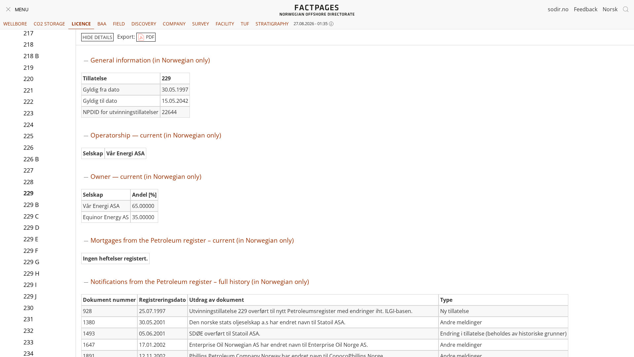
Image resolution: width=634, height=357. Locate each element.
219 (28, 67)
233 (28, 342)
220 (28, 79)
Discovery (143, 23)
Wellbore (15, 23)
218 (28, 44)
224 (28, 125)
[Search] (625, 9)
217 (28, 33)
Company (174, 23)
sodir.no (558, 9)
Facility (225, 23)
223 (28, 113)
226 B (31, 159)
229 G (31, 262)
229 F (30, 251)
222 (28, 101)
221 (28, 90)
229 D (31, 227)
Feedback (585, 9)
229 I (30, 285)
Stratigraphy (272, 23)
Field (119, 23)
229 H (31, 273)
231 (28, 319)
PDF (149, 37)
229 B (31, 205)
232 (28, 331)
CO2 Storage (49, 23)
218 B (31, 56)
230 (28, 308)
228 (28, 182)
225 (28, 136)
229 (28, 193)
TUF (245, 23)
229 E (30, 239)
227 (28, 170)
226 (28, 147)
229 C (31, 216)
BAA (101, 23)
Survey (200, 23)
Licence (81, 23)
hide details (97, 37)
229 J (30, 296)
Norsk (610, 9)
